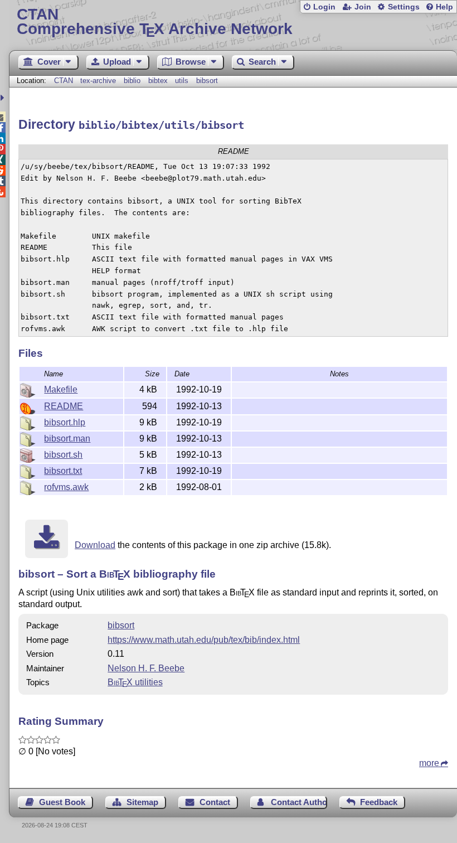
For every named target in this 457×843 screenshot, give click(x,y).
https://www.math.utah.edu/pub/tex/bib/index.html (204, 640)
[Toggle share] (4, 98)
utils (181, 80)
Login (324, 7)
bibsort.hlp (64, 422)
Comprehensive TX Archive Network (155, 22)
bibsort (207, 80)
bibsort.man (67, 438)
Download (95, 545)
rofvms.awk (66, 487)
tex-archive (98, 80)
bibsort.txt (63, 471)
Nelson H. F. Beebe (146, 668)
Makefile (60, 389)
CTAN (63, 80)
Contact (215, 802)
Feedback (378, 802)
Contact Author (299, 802)
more (429, 763)
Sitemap (142, 802)
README (63, 406)
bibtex (158, 80)
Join (362, 7)
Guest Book (62, 802)
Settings (404, 7)
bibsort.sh (63, 454)
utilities (135, 682)
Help (444, 7)
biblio (132, 80)
